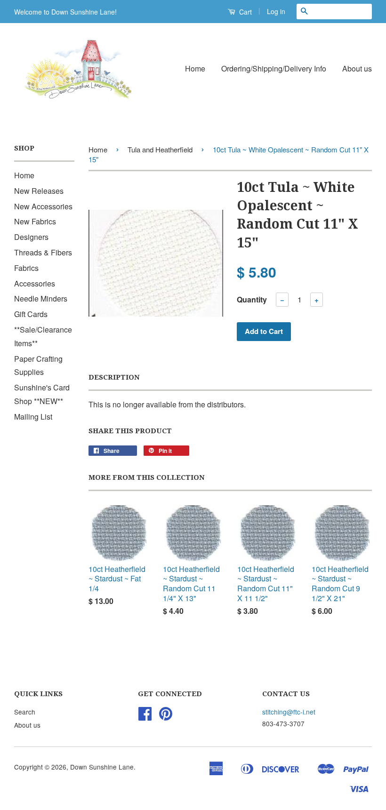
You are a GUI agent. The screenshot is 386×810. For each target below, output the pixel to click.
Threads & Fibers (43, 252)
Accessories (34, 283)
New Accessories (43, 206)
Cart (244, 11)
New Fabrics (35, 221)
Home (195, 68)
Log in (276, 11)
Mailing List (33, 416)
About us (357, 68)
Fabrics (26, 267)
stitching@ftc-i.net (288, 711)
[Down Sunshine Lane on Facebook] (145, 716)
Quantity (252, 299)
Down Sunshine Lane (102, 766)
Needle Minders (40, 298)
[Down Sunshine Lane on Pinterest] (166, 716)
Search (24, 711)
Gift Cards (31, 314)
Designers (31, 236)
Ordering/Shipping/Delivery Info (273, 68)
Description (114, 377)
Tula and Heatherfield (160, 149)
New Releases (39, 190)
